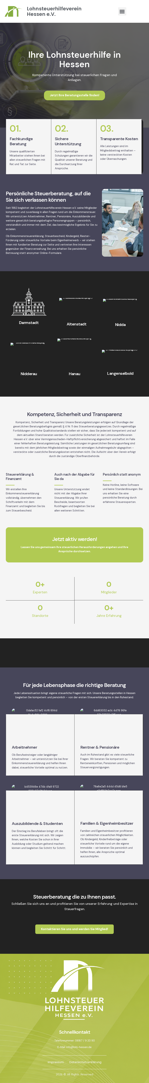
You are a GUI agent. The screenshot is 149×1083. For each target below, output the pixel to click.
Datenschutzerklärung (85, 1062)
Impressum (56, 1062)
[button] (122, 11)
